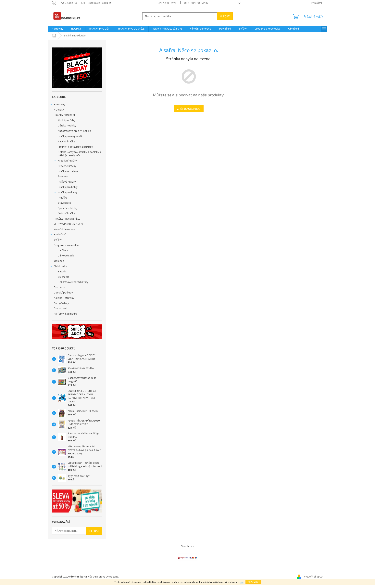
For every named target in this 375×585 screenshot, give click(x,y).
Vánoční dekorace (64, 229)
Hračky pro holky (68, 187)
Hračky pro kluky (67, 192)
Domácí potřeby (63, 293)
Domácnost (61, 308)
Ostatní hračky (66, 213)
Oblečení (59, 261)
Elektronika (60, 266)
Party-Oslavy (61, 303)
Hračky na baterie (68, 171)
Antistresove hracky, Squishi (75, 131)
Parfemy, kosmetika (66, 314)
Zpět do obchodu (188, 108)
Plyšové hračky (67, 182)
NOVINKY (59, 110)
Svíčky (58, 240)
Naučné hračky (66, 142)
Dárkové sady (66, 256)
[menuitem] (57, 29)
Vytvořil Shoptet (313, 577)
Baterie (62, 272)
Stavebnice (64, 203)
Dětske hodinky (67, 126)
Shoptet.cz (187, 546)
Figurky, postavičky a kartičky (75, 147)
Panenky (63, 176)
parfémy (63, 251)
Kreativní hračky (67, 161)
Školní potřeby (66, 121)
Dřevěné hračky (67, 166)
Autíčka (63, 198)
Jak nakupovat (167, 3)
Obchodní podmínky (196, 3)
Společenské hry (68, 208)
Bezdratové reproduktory (73, 282)
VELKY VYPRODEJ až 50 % (68, 224)
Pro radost (60, 287)
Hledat (225, 16)
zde (242, 582)
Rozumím (253, 581)
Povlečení (60, 235)
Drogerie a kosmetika (66, 245)
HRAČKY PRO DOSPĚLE (67, 219)
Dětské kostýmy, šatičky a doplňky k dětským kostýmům (79, 153)
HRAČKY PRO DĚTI (64, 115)
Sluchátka (63, 277)
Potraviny (59, 105)
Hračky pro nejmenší (70, 136)
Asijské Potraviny (64, 298)
